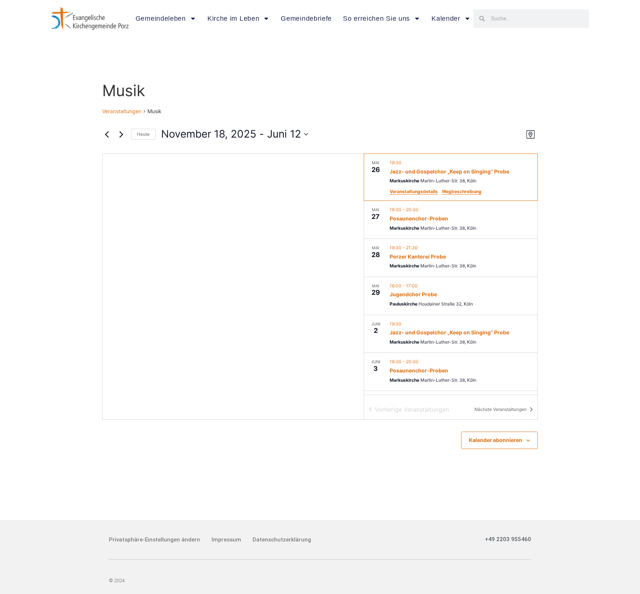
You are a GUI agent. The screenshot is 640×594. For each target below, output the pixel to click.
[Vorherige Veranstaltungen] (106, 134)
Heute (143, 134)
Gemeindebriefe (306, 18)
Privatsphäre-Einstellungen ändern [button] (154, 539)
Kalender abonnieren (495, 440)
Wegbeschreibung (461, 191)
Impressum (226, 539)
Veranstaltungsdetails (414, 191)
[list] (451, 274)
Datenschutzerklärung (282, 539)
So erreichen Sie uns (376, 18)
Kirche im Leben (233, 18)
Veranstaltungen (121, 111)
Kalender (445, 18)
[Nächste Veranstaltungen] (121, 134)
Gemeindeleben (161, 18)
